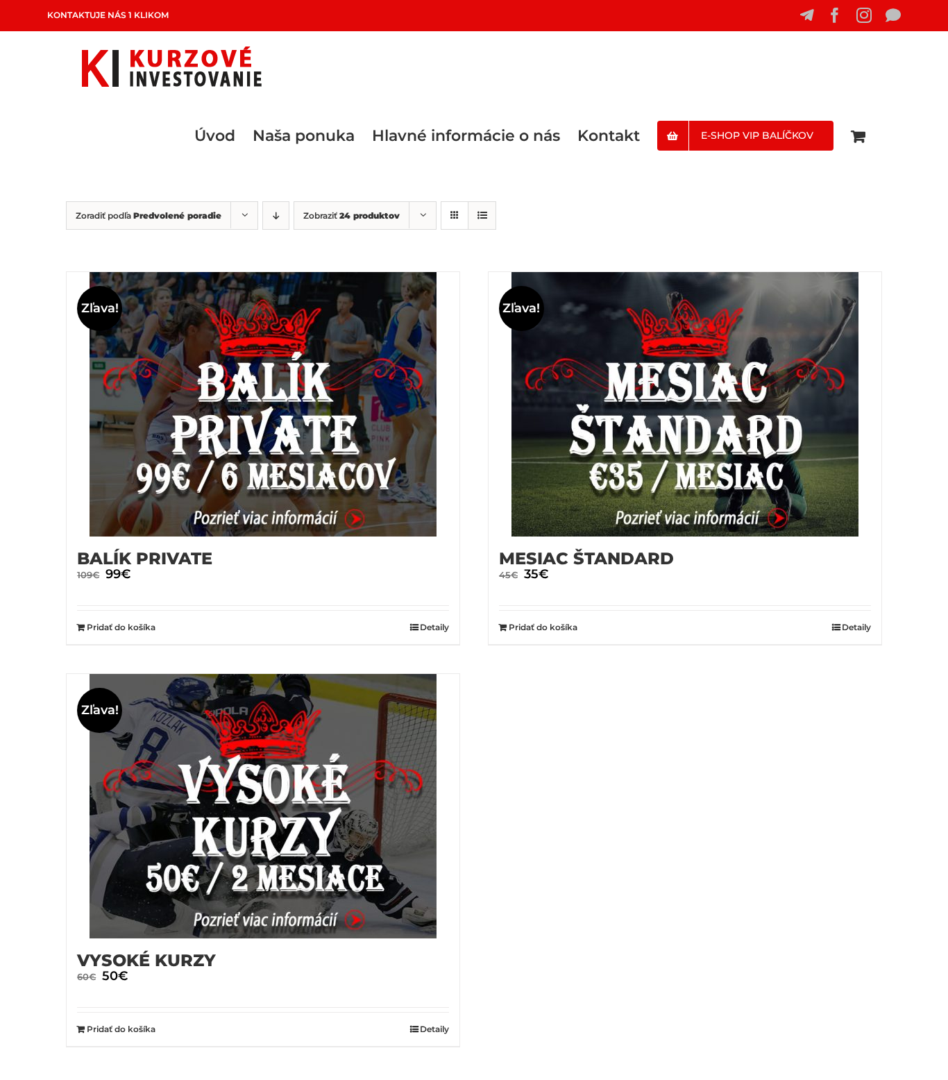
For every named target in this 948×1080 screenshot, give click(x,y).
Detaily (434, 627)
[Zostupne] (275, 215)
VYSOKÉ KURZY (146, 960)
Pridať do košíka (121, 627)
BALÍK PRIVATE (144, 558)
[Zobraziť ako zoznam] (482, 215)
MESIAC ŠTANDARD (586, 558)
